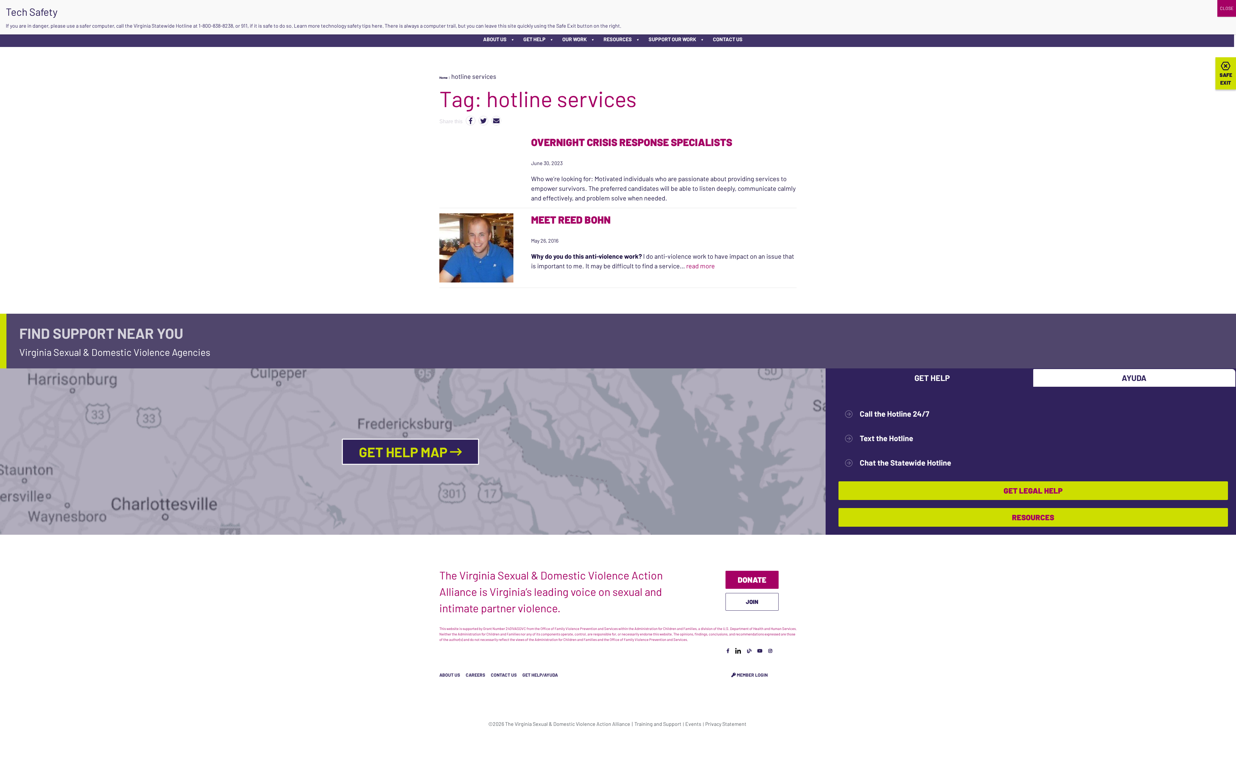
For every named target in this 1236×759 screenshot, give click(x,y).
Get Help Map (404, 451)
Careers (475, 675)
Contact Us (728, 39)
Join (752, 601)
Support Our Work (672, 39)
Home (443, 77)
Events (693, 724)
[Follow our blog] (749, 650)
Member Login (752, 675)
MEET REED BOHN (571, 219)
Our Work (574, 39)
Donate (752, 579)
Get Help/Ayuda (540, 675)
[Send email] (496, 120)
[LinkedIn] (738, 650)
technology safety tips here (351, 26)
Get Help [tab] (932, 378)
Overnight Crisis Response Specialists (631, 142)
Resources (618, 39)
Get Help (534, 39)
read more (700, 266)
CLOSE (1226, 8)
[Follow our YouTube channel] (760, 650)
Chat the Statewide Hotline (905, 462)
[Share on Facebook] (470, 120)
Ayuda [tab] (1134, 378)
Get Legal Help (1033, 490)
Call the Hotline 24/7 (894, 413)
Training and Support (657, 724)
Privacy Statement (725, 724)
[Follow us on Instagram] (770, 650)
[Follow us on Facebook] (728, 650)
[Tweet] (483, 120)
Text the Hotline (886, 438)
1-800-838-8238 (216, 26)
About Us (495, 39)
